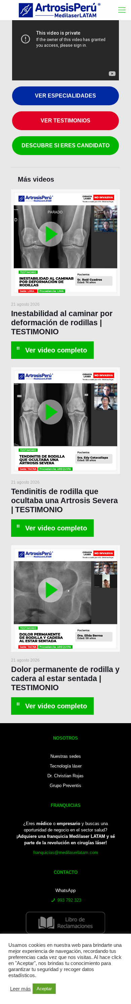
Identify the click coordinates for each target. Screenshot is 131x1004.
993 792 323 (69, 900)
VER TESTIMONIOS (65, 120)
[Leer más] (52, 350)
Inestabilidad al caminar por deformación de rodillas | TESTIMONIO (62, 322)
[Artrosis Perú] (67, 10)
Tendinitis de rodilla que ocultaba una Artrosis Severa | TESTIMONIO (64, 500)
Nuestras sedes (65, 756)
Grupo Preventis (65, 785)
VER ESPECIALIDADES (65, 96)
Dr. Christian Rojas (65, 775)
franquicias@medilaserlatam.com (65, 852)
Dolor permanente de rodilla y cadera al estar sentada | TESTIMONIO (65, 678)
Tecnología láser (66, 766)
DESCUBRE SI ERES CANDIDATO (65, 145)
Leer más (20, 989)
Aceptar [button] (44, 988)
